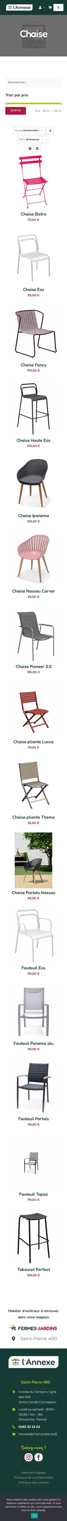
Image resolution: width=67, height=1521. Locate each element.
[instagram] (28, 1457)
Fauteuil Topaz (33, 1194)
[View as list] (37, 148)
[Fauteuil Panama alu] (33, 985)
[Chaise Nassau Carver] (33, 533)
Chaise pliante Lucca (33, 741)
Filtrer (16, 111)
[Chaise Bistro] (33, 156)
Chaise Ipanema (33, 515)
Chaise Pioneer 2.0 (33, 666)
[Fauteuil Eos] (33, 910)
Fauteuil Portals (33, 1118)
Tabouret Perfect (33, 1269)
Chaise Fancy (33, 364)
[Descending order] (50, 130)
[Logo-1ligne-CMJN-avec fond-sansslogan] (33, 1325)
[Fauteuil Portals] (33, 1061)
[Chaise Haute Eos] (33, 382)
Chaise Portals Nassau (33, 892)
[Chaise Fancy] (33, 307)
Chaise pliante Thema (33, 817)
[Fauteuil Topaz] (33, 1136)
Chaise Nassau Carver (33, 591)
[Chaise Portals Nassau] (33, 835)
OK (34, 1515)
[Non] (62, 1508)
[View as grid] (29, 148)
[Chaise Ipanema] (33, 458)
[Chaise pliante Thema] (33, 759)
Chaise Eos (33, 289)
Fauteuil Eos (33, 967)
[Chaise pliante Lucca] (33, 684)
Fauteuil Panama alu (33, 1043)
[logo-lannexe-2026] (19, 5)
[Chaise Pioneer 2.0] (33, 608)
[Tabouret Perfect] (33, 1211)
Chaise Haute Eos (33, 440)
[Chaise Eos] (33, 231)
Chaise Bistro (33, 214)
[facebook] (38, 1457)
